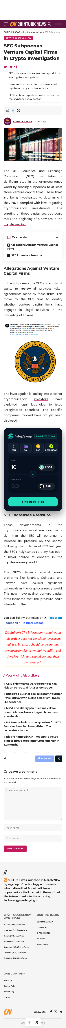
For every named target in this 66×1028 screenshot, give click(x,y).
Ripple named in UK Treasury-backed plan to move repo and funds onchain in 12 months (31, 740)
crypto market (15, 224)
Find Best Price (33, 502)
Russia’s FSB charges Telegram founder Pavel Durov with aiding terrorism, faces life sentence (33, 698)
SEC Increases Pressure (26, 255)
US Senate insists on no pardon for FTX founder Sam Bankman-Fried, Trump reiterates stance (32, 726)
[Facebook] (51, 1012)
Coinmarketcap (32, 623)
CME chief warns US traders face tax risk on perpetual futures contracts (30, 685)
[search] (49, 24)
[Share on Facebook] (12, 110)
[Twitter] (55, 1012)
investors (41, 399)
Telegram (55, 618)
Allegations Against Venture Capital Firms (32, 246)
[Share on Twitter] (18, 110)
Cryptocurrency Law (18, 38)
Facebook (11, 623)
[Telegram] (61, 1012)
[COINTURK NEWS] (28, 24)
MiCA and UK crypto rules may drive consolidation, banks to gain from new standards (31, 712)
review (26, 289)
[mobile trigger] (7, 24)
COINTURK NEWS (22, 121)
